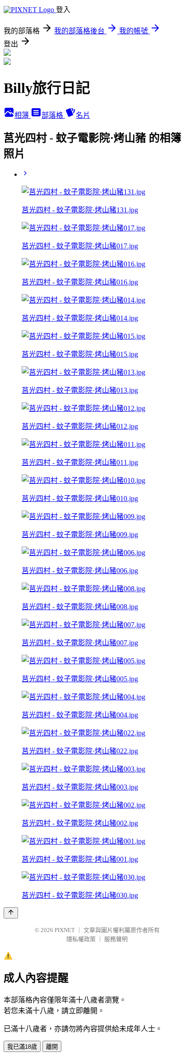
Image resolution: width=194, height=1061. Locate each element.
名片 (83, 115)
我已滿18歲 (22, 1046)
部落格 (53, 115)
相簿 (22, 115)
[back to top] (11, 913)
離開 (52, 1046)
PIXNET (65, 930)
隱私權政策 (81, 939)
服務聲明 (116, 939)
